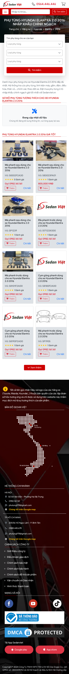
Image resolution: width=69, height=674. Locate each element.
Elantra (48, 29)
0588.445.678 (15, 528)
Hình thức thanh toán (18, 586)
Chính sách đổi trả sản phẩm (21, 574)
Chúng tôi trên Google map (22, 509)
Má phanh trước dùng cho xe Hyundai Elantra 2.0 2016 (17, 278)
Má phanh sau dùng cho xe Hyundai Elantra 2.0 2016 (18, 167)
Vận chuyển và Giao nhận (20, 580)
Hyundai (37, 29)
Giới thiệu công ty (16, 551)
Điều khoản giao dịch (18, 556)
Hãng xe (26, 29)
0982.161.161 (14, 501)
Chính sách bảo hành (18, 568)
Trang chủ (14, 29)
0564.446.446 (46, 4)
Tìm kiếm (60, 11)
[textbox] (33, 44)
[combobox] (35, 44)
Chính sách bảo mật (17, 562)
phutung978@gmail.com (20, 505)
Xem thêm (35, 367)
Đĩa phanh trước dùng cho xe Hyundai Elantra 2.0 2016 (50, 223)
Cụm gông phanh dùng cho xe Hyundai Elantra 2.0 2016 (50, 278)
